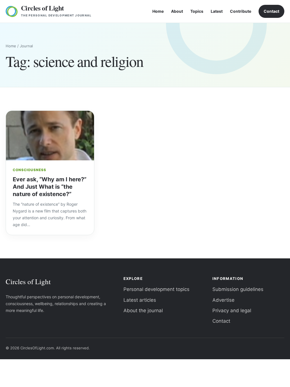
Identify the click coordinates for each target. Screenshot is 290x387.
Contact (271, 11)
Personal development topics (156, 289)
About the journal (143, 310)
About (177, 11)
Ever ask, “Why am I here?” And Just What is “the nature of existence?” (49, 187)
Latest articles (139, 300)
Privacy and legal (231, 310)
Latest (217, 11)
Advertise (223, 300)
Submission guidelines (237, 289)
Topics (196, 11)
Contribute (240, 11)
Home (158, 11)
